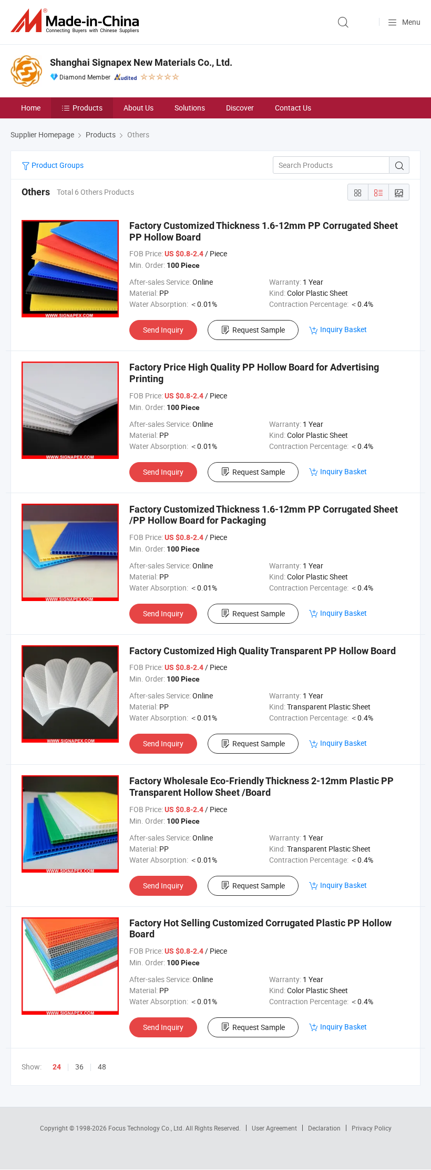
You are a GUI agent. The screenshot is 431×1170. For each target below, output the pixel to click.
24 (57, 1067)
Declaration (324, 1128)
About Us (138, 108)
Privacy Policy (372, 1128)
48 (102, 1067)
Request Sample (258, 330)
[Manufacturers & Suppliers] (77, 20)
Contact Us (293, 108)
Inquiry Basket (343, 329)
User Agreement (274, 1128)
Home (30, 108)
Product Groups (57, 165)
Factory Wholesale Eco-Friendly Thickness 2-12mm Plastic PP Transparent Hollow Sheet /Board (261, 786)
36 (79, 1067)
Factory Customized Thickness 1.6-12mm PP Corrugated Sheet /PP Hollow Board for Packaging (263, 515)
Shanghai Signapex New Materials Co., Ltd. (141, 62)
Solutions (190, 108)
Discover (240, 108)
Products (87, 108)
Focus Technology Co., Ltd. (147, 1128)
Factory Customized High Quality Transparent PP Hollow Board (262, 650)
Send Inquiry (163, 330)
